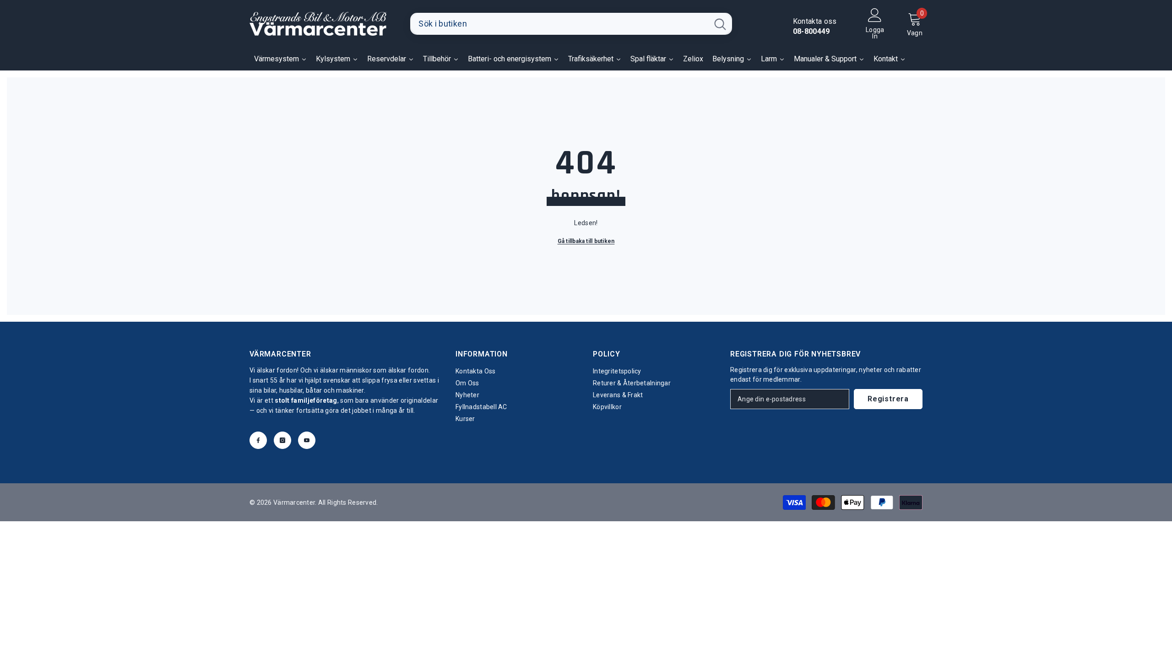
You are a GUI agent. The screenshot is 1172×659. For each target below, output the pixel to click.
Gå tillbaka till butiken (586, 241)
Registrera (888, 398)
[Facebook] (258, 440)
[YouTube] (306, 440)
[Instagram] (282, 440)
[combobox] (559, 24)
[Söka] (571, 24)
